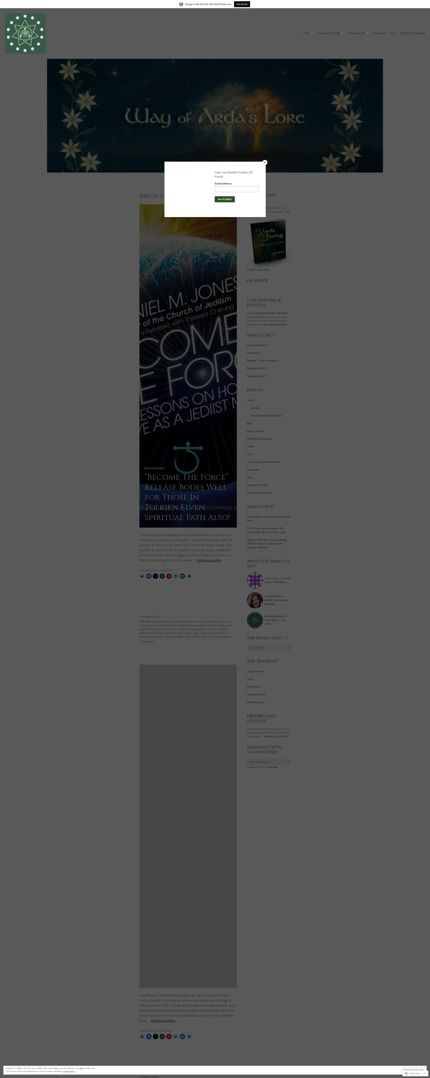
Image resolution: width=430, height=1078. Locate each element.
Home (306, 33)
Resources (379, 33)
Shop (393, 33)
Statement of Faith (328, 33)
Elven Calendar (357, 33)
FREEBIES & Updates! (412, 33)
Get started (242, 4)
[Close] (264, 162)
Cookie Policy (68, 1071)
